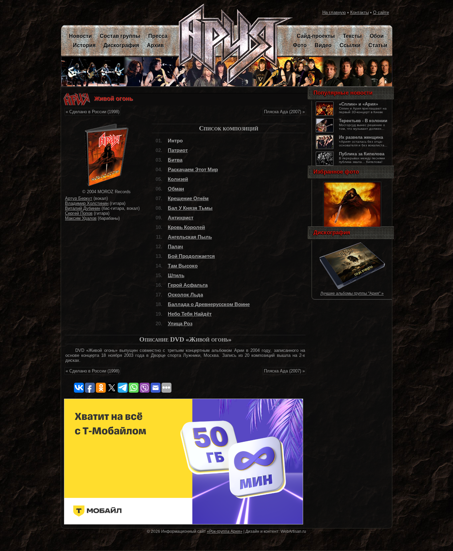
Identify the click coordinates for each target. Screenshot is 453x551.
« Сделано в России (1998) (92, 111)
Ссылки (350, 45)
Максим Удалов (81, 218)
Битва (175, 160)
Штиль (176, 275)
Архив (155, 45)
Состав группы (120, 36)
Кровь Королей (186, 227)
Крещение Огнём (188, 198)
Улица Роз (180, 323)
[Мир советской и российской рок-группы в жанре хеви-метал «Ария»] (231, 44)
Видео (323, 45)
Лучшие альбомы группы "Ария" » (352, 293)
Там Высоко (183, 266)
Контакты (359, 12)
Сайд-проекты (316, 36)
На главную (334, 12)
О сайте (381, 12)
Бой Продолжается (191, 256)
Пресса (157, 36)
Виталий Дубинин (82, 208)
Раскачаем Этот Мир (193, 169)
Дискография (121, 45)
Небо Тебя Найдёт (190, 314)
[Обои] (352, 227)
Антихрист (180, 217)
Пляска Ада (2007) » (284, 111)
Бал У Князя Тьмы (190, 208)
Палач (175, 246)
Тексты (352, 36)
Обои (377, 36)
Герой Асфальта (188, 285)
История (84, 45)
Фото (300, 45)
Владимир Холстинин (86, 203)
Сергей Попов (79, 213)
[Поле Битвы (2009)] (352, 288)
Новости (80, 36)
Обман (176, 189)
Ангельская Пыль (190, 237)
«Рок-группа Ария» (224, 531)
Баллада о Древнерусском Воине (209, 304)
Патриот (178, 150)
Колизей (178, 179)
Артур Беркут (78, 198)
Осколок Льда (185, 294)
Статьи (377, 45)
